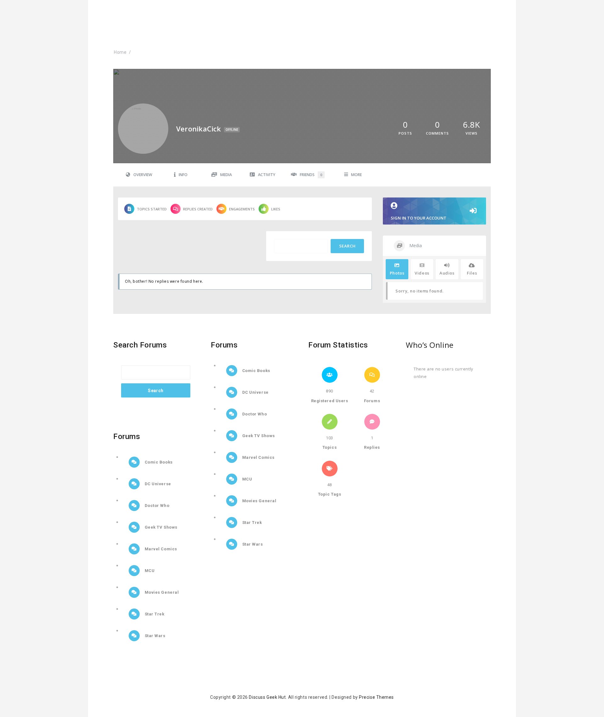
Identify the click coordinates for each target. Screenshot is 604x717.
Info (183, 174)
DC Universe (157, 483)
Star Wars (154, 635)
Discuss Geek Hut (267, 697)
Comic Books (158, 462)
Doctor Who (156, 505)
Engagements (242, 209)
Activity (266, 174)
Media (226, 174)
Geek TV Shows (160, 527)
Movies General (161, 592)
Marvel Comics (160, 549)
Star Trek (154, 614)
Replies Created (198, 209)
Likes (275, 209)
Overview (142, 174)
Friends (311, 174)
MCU (148, 570)
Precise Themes (376, 697)
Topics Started (152, 209)
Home (120, 52)
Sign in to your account (418, 218)
